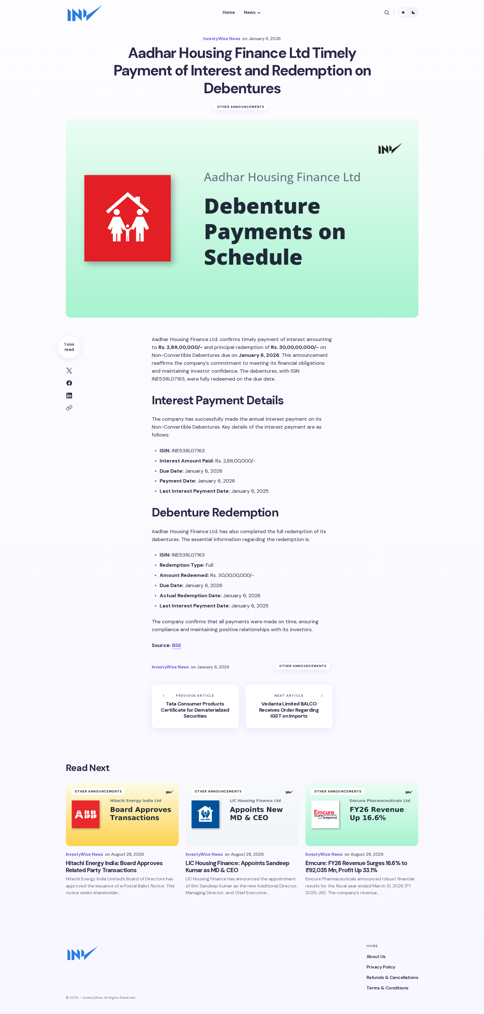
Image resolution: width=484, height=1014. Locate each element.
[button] (386, 12)
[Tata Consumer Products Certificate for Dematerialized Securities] (195, 706)
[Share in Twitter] (69, 370)
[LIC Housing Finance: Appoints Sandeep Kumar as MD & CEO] (242, 814)
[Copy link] (69, 408)
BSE (176, 645)
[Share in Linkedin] (69, 395)
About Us (376, 956)
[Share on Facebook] (69, 383)
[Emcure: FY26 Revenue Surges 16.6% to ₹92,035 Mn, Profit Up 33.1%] (361, 814)
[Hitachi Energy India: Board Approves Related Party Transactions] (122, 814)
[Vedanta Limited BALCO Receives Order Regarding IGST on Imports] (289, 706)
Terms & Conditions (387, 988)
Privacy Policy (380, 967)
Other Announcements (240, 107)
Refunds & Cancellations (392, 977)
